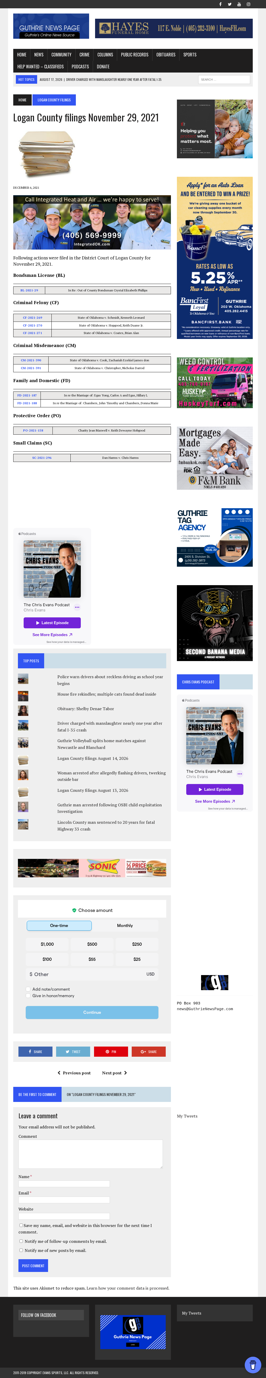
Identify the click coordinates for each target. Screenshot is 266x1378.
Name (24, 1176)
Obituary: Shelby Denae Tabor (85, 708)
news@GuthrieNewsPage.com (205, 1009)
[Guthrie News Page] (51, 26)
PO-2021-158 (33, 430)
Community (61, 54)
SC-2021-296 (41, 458)
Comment (27, 1136)
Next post (112, 1073)
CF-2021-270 (32, 325)
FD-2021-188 (27, 403)
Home (21, 54)
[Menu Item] (220, 4)
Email (24, 1193)
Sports (189, 54)
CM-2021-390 (31, 360)
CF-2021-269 (32, 317)
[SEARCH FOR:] (224, 79)
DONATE (103, 66)
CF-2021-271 (32, 333)
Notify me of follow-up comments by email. (66, 1241)
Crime (84, 54)
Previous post (77, 1073)
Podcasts (80, 66)
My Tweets (187, 1116)
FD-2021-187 (27, 395)
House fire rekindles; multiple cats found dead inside (106, 694)
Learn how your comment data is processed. (128, 1288)
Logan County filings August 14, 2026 (92, 758)
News (38, 54)
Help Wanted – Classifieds (40, 66)
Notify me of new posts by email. (55, 1250)
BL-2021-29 (29, 290)
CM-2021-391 (31, 368)
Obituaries (165, 54)
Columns (105, 54)
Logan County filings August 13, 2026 (92, 790)
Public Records (134, 54)
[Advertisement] (92, 496)
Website (25, 1209)
